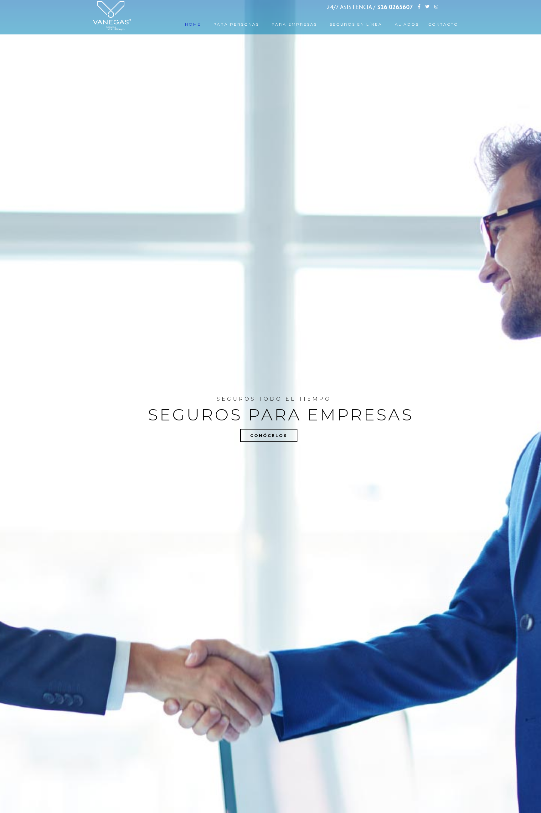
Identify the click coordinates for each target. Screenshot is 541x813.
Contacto (443, 24)
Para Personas (236, 24)
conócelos (268, 435)
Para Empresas (294, 24)
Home (193, 24)
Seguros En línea (356, 24)
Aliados (407, 24)
